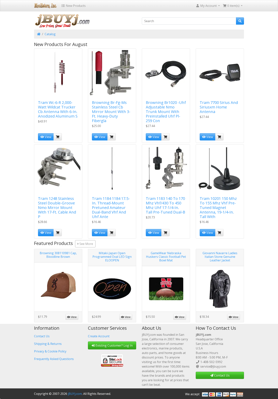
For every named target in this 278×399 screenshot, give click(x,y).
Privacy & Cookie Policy (50, 351)
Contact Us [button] (221, 375)
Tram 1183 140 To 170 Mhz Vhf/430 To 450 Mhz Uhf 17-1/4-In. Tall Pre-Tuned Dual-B (165, 205)
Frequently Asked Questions (54, 359)
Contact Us (42, 336)
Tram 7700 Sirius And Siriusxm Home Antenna (219, 107)
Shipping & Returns (48, 344)
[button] (207, 5)
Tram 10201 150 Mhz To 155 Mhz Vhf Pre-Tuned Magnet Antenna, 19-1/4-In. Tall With (218, 207)
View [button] (73, 317)
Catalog (50, 34)
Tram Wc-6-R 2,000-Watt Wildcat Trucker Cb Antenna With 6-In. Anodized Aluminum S (58, 109)
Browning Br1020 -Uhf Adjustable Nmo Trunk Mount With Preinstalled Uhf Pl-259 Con (166, 111)
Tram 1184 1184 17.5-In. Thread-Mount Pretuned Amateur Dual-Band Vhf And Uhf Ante (111, 207)
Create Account (98, 336)
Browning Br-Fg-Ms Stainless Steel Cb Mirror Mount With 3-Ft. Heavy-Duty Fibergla (111, 111)
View (47, 137)
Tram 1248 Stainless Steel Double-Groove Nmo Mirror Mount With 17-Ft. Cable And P (57, 207)
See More (86, 244)
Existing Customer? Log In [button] (114, 345)
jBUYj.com (75, 394)
